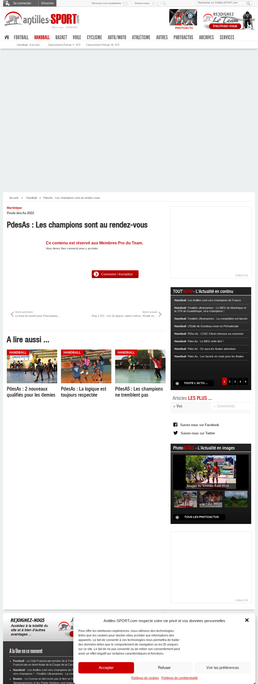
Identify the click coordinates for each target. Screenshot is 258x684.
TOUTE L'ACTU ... (196, 383)
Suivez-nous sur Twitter (198, 438)
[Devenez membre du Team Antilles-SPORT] (227, 19)
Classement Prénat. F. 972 (64, 44)
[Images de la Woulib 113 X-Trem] (236, 505)
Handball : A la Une (28, 44)
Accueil (13, 197)
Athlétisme (141, 37)
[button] (247, 621)
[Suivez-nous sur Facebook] (153, 3)
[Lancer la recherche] (248, 3)
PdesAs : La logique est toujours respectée (83, 392)
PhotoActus (183, 37)
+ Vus (177, 406)
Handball (31, 197)
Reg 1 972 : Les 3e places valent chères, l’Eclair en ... (124, 314)
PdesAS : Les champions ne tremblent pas (139, 392)
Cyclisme (94, 37)
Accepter (106, 668)
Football (21, 37)
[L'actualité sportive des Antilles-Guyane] (42, 19)
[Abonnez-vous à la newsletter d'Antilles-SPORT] (126, 3)
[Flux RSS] (166, 3)
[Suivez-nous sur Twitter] (159, 3)
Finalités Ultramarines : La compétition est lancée (66, 679)
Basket (61, 37)
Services (227, 37)
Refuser (164, 668)
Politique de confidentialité (180, 678)
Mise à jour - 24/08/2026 (64, 27)
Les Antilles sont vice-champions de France (54, 676)
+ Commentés (224, 406)
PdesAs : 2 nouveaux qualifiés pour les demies (31, 392)
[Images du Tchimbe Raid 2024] (211, 478)
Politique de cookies (145, 678)
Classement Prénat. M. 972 (102, 44)
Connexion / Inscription (117, 274)
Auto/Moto (117, 37)
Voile (77, 37)
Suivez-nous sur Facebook (199, 427)
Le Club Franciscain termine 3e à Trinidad (52, 667)
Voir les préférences (222, 668)
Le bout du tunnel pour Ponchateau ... (38, 314)
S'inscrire (47, 3)
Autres (162, 37)
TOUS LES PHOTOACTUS (201, 523)
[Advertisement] (129, 152)
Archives (206, 37)
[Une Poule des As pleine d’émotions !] (211, 505)
